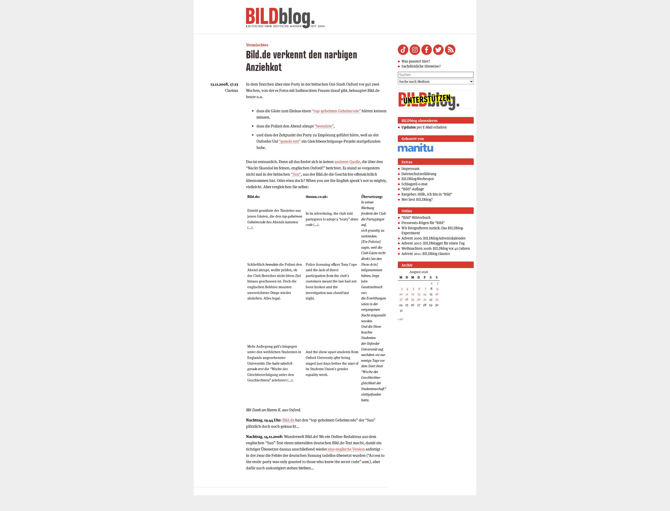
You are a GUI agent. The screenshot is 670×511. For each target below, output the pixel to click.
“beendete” (324, 126)
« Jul (400, 319)
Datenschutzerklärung (418, 173)
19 (412, 299)
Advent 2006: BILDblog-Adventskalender (433, 238)
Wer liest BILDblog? (417, 199)
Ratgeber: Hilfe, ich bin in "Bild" (426, 194)
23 (436, 299)
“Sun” (296, 174)
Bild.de (288, 420)
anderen (341, 161)
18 (406, 299)
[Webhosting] (415, 151)
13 (418, 294)
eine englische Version (346, 449)
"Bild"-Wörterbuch (416, 217)
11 (407, 294)
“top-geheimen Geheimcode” (336, 110)
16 (436, 294)
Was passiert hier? (415, 61)
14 (424, 294)
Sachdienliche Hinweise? (421, 66)
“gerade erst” (290, 141)
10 (401, 294)
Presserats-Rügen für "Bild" (423, 222)
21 (424, 299)
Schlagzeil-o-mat (414, 184)
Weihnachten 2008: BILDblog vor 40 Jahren (435, 248)
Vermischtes (257, 44)
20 (418, 299)
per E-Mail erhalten (424, 127)
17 (401, 299)
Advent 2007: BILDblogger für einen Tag (433, 243)
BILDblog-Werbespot (417, 178)
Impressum (410, 168)
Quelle (354, 161)
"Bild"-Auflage (412, 189)
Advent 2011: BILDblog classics (425, 253)
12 (412, 294)
